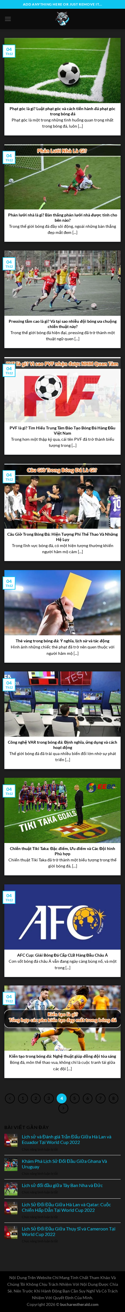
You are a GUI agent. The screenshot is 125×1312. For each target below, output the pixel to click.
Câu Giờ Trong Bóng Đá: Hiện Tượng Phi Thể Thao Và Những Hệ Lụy (62, 537)
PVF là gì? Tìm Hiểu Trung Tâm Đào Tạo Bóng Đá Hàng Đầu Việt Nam (62, 430)
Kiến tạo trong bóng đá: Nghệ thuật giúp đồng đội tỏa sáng (62, 1056)
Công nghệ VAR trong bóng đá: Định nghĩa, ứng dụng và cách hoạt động (62, 745)
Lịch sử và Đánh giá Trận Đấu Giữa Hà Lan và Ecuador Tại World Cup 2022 (66, 1139)
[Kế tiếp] (63, 1108)
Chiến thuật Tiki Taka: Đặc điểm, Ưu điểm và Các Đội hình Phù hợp (62, 851)
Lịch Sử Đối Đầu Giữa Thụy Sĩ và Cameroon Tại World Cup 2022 (68, 1231)
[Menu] (7, 19)
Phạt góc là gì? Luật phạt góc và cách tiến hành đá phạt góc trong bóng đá (62, 111)
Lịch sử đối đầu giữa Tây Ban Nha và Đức (62, 1185)
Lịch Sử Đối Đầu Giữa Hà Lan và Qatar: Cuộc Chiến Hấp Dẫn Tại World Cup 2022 (66, 1207)
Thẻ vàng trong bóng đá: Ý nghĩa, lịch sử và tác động (62, 641)
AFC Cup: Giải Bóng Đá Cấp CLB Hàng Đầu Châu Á (62, 955)
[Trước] (10, 1098)
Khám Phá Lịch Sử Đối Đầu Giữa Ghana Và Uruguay (64, 1163)
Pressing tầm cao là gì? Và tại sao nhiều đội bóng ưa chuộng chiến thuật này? (63, 324)
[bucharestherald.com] (62, 19)
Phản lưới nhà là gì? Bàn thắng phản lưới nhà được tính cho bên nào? (62, 218)
